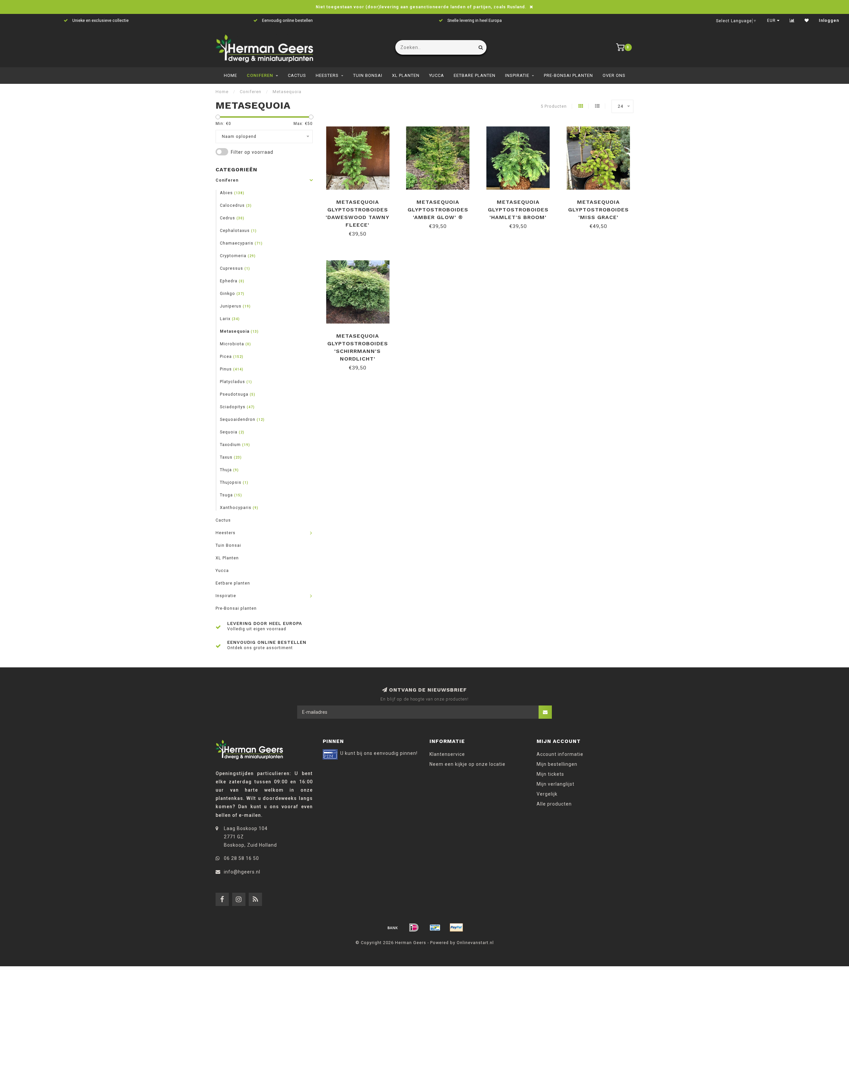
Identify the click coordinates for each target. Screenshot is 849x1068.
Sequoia (232, 431)
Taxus (231, 457)
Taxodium (235, 444)
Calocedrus (236, 205)
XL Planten (406, 75)
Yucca (436, 75)
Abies (232, 192)
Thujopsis (234, 482)
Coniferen (260, 75)
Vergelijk (547, 794)
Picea (231, 356)
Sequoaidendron (242, 419)
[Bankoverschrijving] (392, 927)
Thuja (229, 469)
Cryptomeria (238, 255)
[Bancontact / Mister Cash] (435, 927)
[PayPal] (456, 927)
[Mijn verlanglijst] (807, 20)
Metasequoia (239, 331)
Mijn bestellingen (557, 764)
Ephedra (232, 280)
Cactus (297, 75)
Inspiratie (517, 75)
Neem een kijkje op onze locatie (467, 764)
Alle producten (554, 804)
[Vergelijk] (792, 20)
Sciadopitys (237, 406)
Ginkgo (232, 293)
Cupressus (235, 268)
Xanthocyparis (239, 507)
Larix (230, 318)
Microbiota (235, 343)
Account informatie (560, 754)
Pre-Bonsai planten (568, 75)
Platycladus (236, 381)
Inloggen (829, 20)
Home (230, 75)
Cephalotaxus (238, 230)
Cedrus (232, 217)
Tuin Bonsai (367, 75)
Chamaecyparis (241, 243)
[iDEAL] (414, 927)
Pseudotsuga (237, 394)
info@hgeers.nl (242, 871)
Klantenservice (447, 754)
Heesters (327, 75)
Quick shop (360, 199)
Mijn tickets (550, 774)
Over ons (614, 75)
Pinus (231, 368)
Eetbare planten (474, 75)
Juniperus (235, 306)
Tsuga (231, 494)
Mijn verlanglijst (555, 784)
